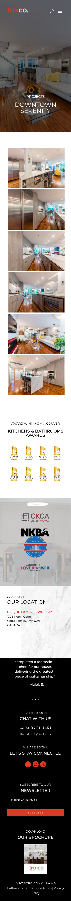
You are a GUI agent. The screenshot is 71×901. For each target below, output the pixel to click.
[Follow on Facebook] (28, 764)
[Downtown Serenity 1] (36, 395)
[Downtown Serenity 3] (36, 312)
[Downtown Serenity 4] (36, 271)
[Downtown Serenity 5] (36, 229)
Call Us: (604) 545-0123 (35, 727)
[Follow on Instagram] (36, 764)
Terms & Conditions (37, 888)
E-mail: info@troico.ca (35, 734)
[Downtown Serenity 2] (36, 354)
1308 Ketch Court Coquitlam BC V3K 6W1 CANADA (23, 621)
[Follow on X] (43, 764)
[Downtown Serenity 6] (36, 188)
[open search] (52, 11)
